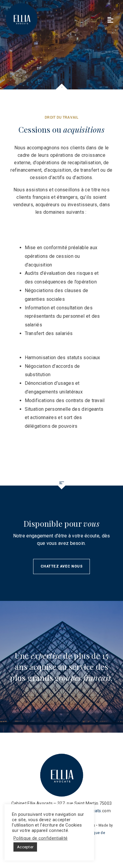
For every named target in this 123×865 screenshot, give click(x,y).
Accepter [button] (25, 847)
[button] (61, 566)
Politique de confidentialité (40, 838)
